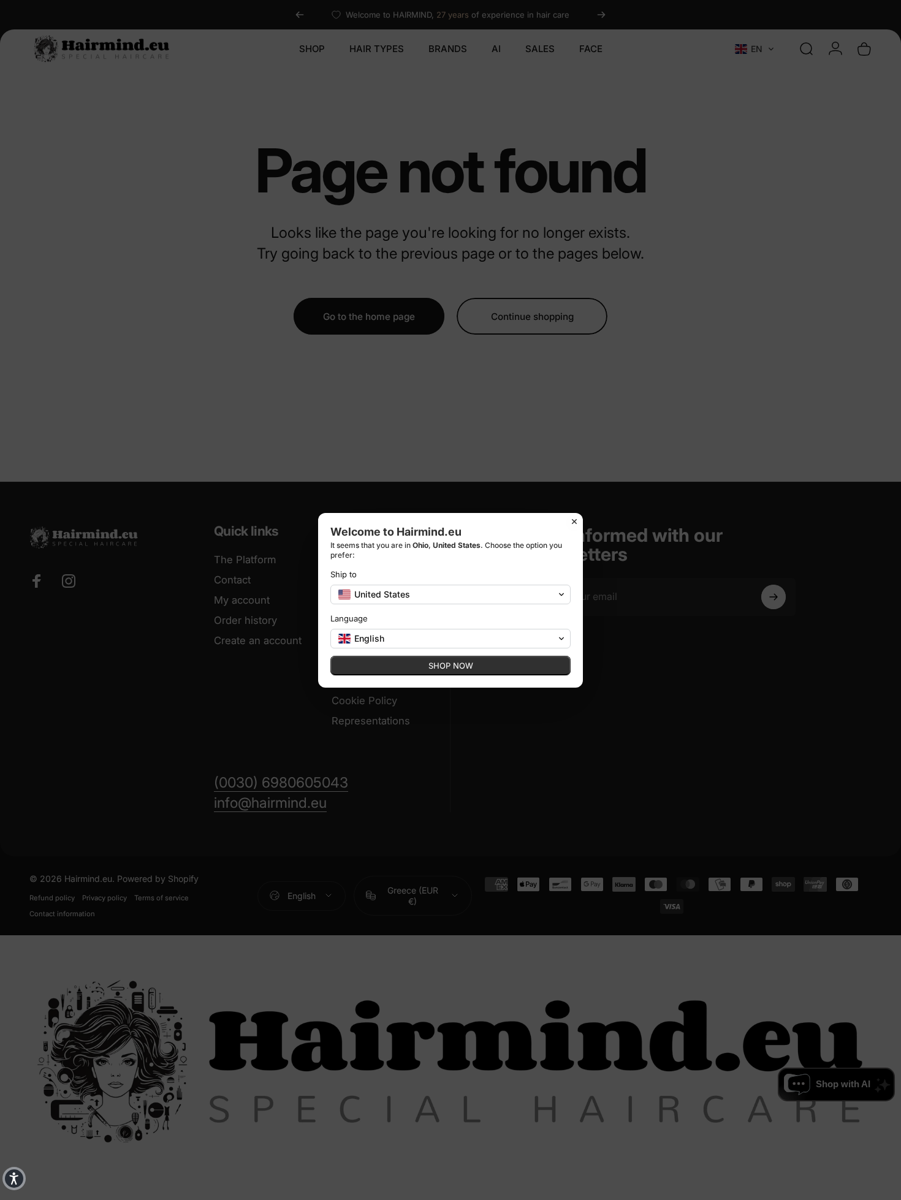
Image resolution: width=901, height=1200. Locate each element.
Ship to (343, 574)
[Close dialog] (574, 521)
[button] (14, 1178)
